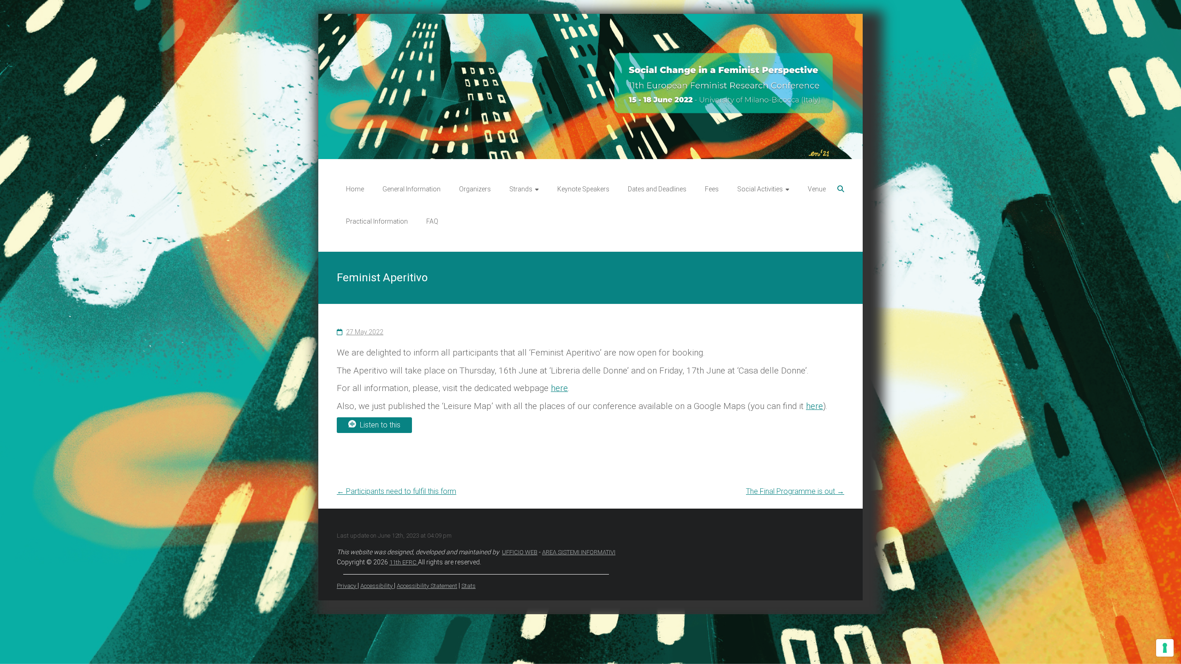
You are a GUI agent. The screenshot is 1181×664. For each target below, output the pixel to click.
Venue (817, 189)
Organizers (475, 189)
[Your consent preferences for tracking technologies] (1165, 648)
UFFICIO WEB (519, 552)
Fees (712, 189)
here (559, 388)
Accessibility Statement (427, 585)
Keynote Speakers (583, 189)
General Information (411, 189)
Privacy (347, 585)
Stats (468, 585)
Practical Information (377, 221)
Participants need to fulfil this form (396, 491)
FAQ (432, 221)
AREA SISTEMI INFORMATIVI (578, 552)
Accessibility (377, 585)
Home (355, 189)
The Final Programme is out (795, 491)
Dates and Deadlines (657, 189)
